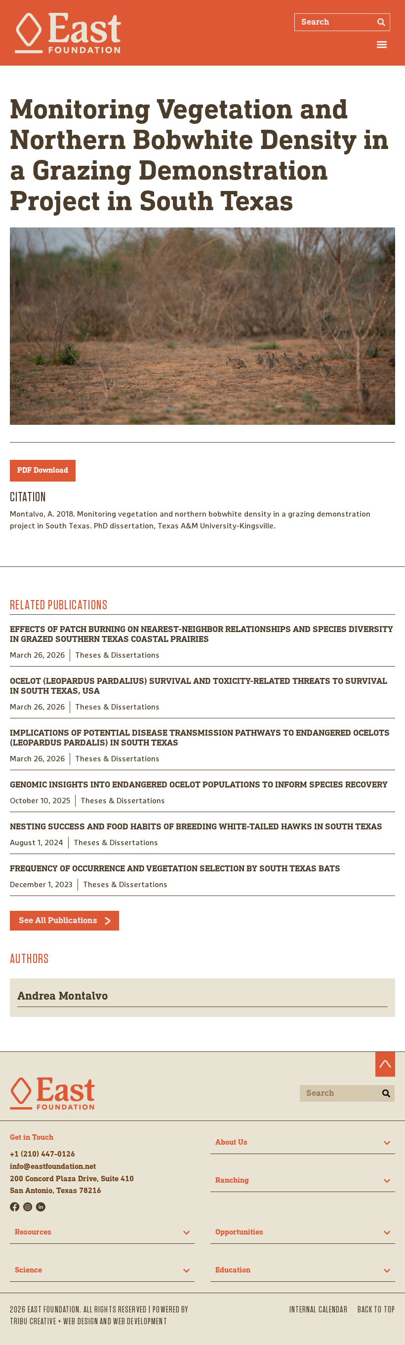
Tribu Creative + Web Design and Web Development (88, 1321)
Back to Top (376, 1310)
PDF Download (42, 471)
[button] (382, 44)
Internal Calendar (318, 1310)
